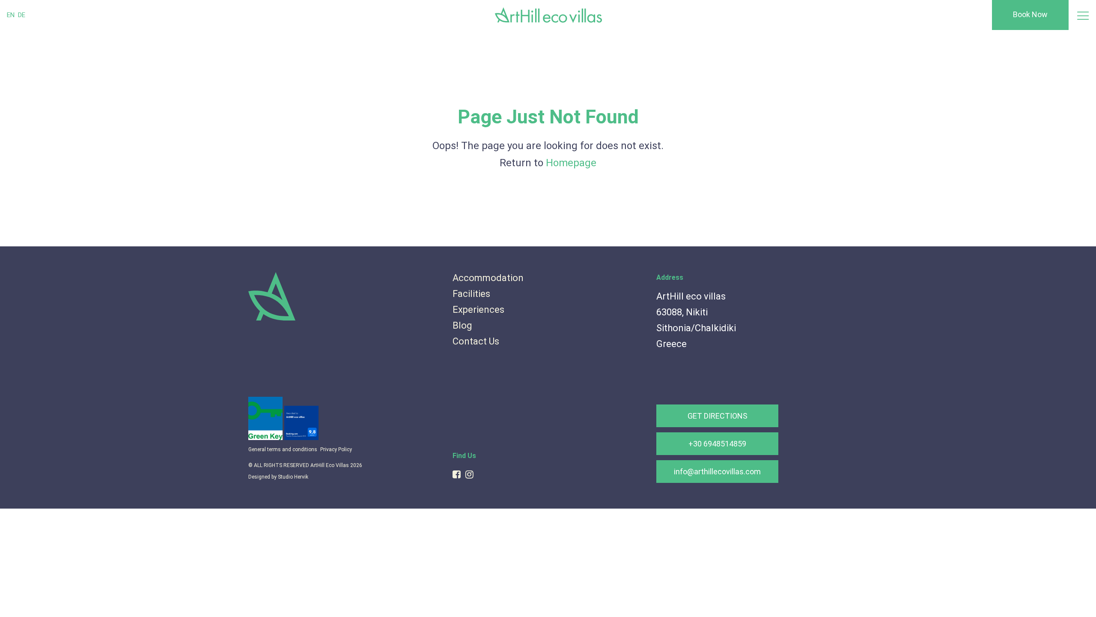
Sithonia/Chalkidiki (696, 328)
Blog (462, 325)
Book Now (1030, 14)
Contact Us (476, 341)
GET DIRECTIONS (718, 415)
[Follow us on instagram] (469, 474)
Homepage (571, 163)
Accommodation (488, 278)
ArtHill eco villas (691, 296)
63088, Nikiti (682, 312)
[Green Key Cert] (266, 438)
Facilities (471, 293)
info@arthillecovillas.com (717, 471)
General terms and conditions (282, 449)
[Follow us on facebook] (457, 474)
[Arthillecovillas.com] (271, 319)
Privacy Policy (336, 449)
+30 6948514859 (717, 443)
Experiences (478, 309)
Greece (671, 343)
